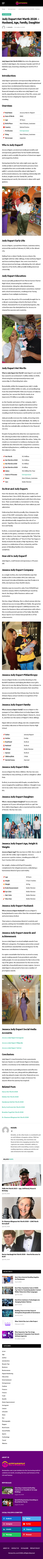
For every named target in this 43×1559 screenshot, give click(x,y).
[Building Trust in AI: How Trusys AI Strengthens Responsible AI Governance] (7, 1313)
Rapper (4, 1424)
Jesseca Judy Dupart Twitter (12, 1048)
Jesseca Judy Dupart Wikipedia (12, 1043)
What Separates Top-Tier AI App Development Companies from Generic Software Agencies (27, 1334)
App (3, 1354)
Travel (4, 1440)
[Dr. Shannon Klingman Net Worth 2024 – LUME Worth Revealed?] (21, 1208)
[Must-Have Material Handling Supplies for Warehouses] (7, 1280)
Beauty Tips (6, 1364)
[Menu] (3, 3)
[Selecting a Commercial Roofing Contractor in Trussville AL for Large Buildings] (7, 1490)
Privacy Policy (35, 1548)
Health (4, 1399)
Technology (5, 1437)
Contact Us (15, 1548)
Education (5, 1377)
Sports (4, 1434)
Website (4, 1443)
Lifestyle (5, 1412)
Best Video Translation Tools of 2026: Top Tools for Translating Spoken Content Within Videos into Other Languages (28, 1290)
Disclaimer (24, 1548)
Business (5, 1367)
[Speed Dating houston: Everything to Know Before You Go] (7, 1502)
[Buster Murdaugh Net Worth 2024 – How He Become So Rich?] (21, 1241)
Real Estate (5, 1427)
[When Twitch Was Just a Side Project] (7, 1324)
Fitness (4, 1392)
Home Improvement (8, 1402)
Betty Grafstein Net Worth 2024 (13, 1107)
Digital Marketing (7, 1373)
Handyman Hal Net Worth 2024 (13, 1102)
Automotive (6, 1361)
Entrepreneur (6, 14)
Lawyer (4, 1408)
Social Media (6, 1431)
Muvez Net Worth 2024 (10, 1092)
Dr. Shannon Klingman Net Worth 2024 (15, 1117)
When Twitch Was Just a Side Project (26, 1321)
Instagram (5, 1405)
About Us (6, 1548)
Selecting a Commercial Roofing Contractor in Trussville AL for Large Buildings (26, 1490)
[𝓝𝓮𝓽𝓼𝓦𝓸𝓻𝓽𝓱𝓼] (21, 3)
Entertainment (7, 1380)
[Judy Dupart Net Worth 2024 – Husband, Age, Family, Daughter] (21, 44)
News (3, 1415)
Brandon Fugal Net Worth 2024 (12, 1112)
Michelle (10, 27)
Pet (3, 1418)
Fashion (4, 1386)
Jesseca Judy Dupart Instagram (13, 1038)
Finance (4, 1389)
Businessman (6, 1370)
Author (4, 1358)
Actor (4, 1351)
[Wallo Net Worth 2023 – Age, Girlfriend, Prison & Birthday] (21, 1175)
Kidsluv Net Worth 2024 (10, 1097)
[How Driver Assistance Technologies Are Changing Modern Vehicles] (7, 1302)
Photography (6, 1421)
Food (3, 1396)
